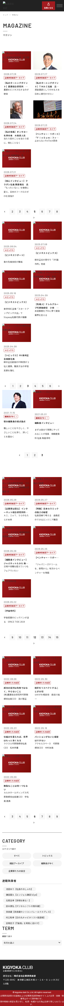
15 (57, 637)
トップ (5, 15)
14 (49, 637)
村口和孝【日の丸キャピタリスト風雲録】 (26, 917)
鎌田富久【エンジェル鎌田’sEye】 (22, 894)
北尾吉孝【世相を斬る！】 (18, 900)
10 (20, 637)
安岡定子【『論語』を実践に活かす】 (23, 923)
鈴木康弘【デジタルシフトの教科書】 (23, 906)
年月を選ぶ (9, 942)
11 (27, 637)
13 (42, 637)
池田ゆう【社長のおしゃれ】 (19, 889)
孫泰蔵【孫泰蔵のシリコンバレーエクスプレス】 (29, 911)
